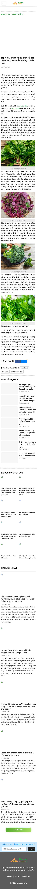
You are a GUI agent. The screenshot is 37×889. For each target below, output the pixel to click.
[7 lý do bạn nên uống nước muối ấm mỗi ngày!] (9, 446)
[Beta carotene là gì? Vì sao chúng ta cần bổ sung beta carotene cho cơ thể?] (9, 434)
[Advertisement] (18, 36)
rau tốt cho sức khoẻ (17, 372)
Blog (17, 876)
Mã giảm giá (26, 876)
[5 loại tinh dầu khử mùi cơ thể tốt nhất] (9, 457)
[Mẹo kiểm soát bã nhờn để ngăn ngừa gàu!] (9, 423)
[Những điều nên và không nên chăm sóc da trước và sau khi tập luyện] (9, 411)
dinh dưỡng (16, 108)
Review (9, 876)
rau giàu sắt (22, 106)
